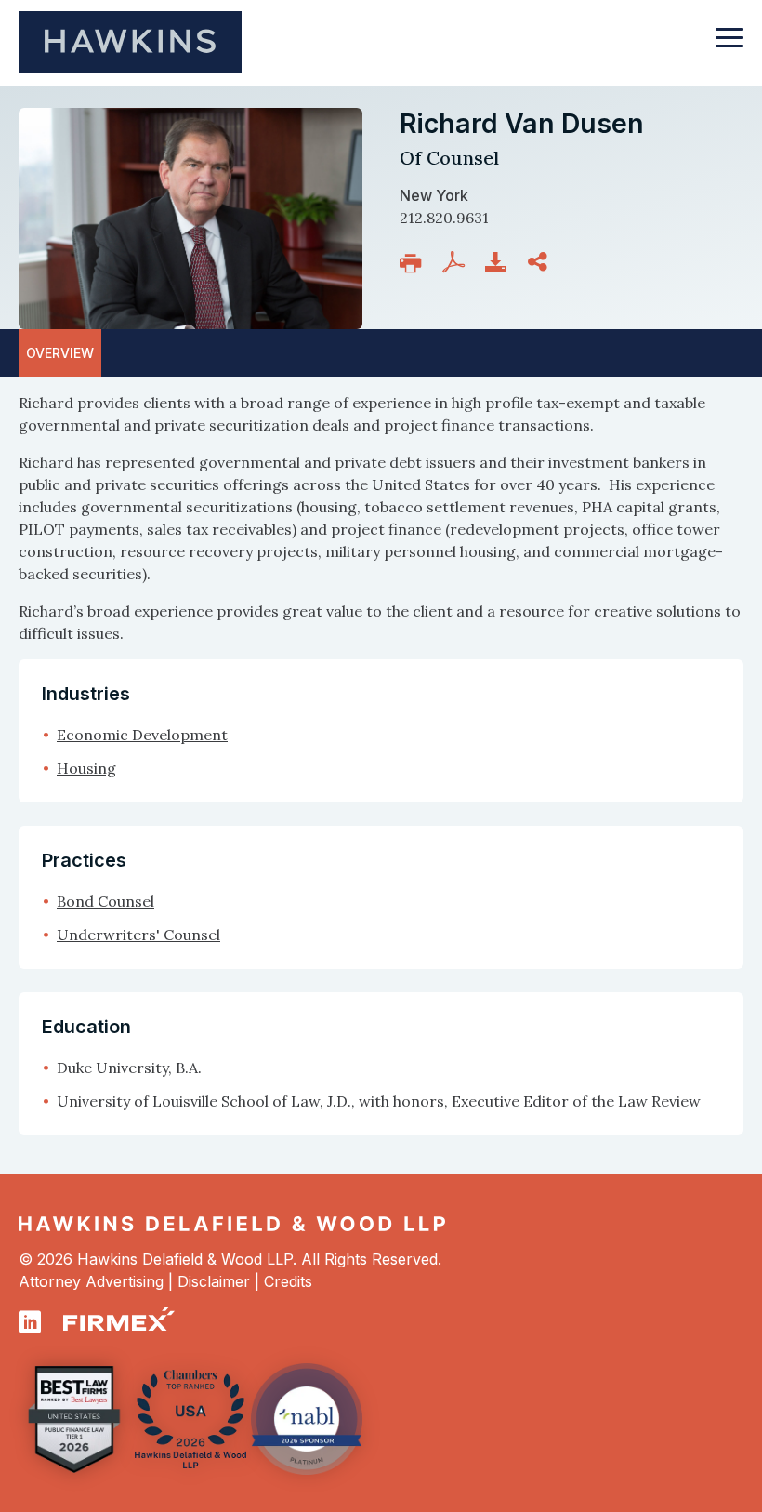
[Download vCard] (500, 262)
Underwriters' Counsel (138, 934)
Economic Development (142, 734)
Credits (288, 1281)
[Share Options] (541, 262)
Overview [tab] (60, 353)
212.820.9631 (444, 217)
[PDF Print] (456, 262)
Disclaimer (213, 1281)
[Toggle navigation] (729, 46)
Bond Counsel (105, 901)
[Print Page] (414, 263)
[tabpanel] (381, 517)
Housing (86, 768)
